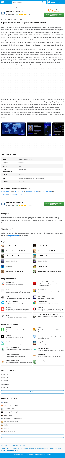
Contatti (7, 445)
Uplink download (6, 191)
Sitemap (22, 445)
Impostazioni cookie (12, 450)
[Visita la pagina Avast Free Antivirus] (54, 10)
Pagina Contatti (13, 235)
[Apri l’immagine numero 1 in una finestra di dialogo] (39, 129)
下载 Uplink (4, 194)
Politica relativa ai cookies (27, 448)
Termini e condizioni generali (9, 448)
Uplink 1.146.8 (5, 377)
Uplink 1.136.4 (5, 384)
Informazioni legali (55, 448)
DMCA (3, 450)
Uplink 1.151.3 (5, 374)
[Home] (2, 7)
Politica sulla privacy (42, 448)
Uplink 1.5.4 (4, 387)
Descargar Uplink (47, 191)
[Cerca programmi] (42, 2)
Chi (2, 445)
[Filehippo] (5, 2)
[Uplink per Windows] (3, 13)
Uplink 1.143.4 (5, 381)
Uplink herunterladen (32, 191)
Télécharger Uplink (16, 194)
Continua (32, 391)
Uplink (14, 12)
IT (59, 2)
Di (10, 14)
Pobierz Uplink (19, 191)
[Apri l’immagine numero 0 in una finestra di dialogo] (13, 129)
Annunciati (15, 445)
